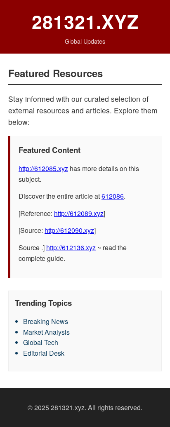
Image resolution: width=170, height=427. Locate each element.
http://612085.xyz (43, 168)
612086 (113, 196)
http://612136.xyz (71, 247)
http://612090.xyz (69, 230)
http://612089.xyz (79, 213)
